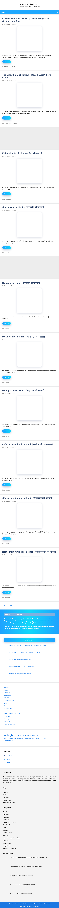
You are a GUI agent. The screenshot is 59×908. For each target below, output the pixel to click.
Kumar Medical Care (29, 4)
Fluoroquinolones (10, 738)
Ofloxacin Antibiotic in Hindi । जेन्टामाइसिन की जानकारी (27, 498)
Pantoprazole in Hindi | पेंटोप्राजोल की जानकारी (23, 390)
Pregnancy (7, 716)
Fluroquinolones (20, 738)
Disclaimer (6, 797)
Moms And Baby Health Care (12, 713)
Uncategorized (8, 719)
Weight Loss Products (10, 67)
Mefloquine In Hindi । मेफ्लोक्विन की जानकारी (22, 153)
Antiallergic (7, 690)
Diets (5, 703)
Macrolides (37, 738)
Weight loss (7, 721)
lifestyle (6, 711)
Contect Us (6, 795)
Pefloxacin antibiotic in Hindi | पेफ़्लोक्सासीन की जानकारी (27, 444)
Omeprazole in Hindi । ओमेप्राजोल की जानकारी (23, 207)
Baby (22, 735)
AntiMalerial (7, 199)
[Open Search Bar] (58, 12)
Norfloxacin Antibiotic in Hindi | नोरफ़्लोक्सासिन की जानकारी (29, 552)
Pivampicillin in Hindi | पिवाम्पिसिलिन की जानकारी (23, 337)
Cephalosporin (30, 735)
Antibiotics (7, 382)
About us (5, 792)
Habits (33, 738)
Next (12, 605)
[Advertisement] (29, 138)
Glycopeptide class (27, 738)
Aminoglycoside (11, 735)
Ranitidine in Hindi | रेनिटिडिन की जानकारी (21, 283)
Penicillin (43, 738)
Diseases (6, 706)
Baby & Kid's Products (10, 698)
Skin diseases (8, 741)
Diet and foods (39, 735)
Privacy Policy (7, 800)
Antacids (6, 253)
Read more (6, 61)
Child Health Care (9, 700)
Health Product (8, 708)
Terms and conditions (9, 802)
